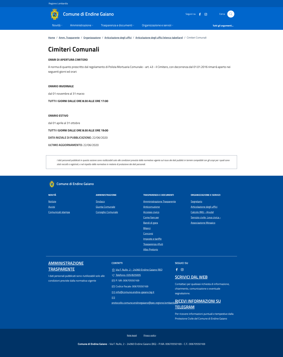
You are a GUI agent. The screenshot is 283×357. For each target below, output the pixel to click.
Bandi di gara (150, 223)
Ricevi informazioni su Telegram (198, 304)
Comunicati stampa (59, 212)
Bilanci (147, 228)
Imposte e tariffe (152, 239)
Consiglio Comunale (107, 212)
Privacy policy (150, 335)
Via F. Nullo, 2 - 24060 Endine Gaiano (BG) (143, 269)
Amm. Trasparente (69, 38)
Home (51, 38)
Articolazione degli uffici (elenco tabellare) (159, 38)
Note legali (132, 335)
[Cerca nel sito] (230, 14)
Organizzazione (92, 38)
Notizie (52, 201)
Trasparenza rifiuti (153, 244)
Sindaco (100, 201)
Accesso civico (151, 212)
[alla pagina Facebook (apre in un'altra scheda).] (199, 14)
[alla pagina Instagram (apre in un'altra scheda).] (205, 14)
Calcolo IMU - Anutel (213, 212)
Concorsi (148, 233)
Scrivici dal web (191, 277)
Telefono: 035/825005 (128, 275)
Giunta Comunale (105, 207)
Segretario (196, 201)
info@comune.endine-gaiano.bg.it (134, 292)
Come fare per (151, 217)
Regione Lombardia (58, 3)
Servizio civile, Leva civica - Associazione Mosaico (213, 220)
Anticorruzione (151, 207)
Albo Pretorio (164, 249)
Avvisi (51, 207)
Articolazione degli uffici (118, 38)
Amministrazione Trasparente (159, 201)
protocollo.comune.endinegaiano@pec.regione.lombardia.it (141, 303)
